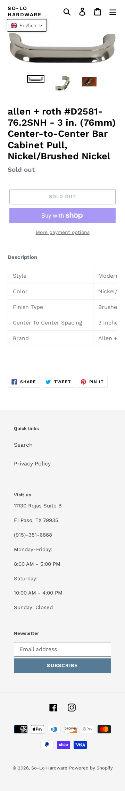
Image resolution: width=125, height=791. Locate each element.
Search (23, 444)
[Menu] (112, 11)
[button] (27, 25)
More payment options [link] (63, 232)
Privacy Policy (32, 463)
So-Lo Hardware (25, 11)
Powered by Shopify (91, 768)
